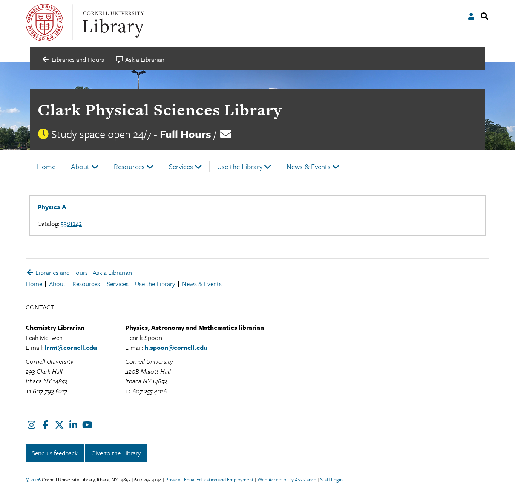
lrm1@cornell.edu (71, 347)
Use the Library (239, 166)
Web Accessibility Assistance (287, 479)
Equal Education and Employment (219, 479)
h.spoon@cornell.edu (175, 347)
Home (46, 166)
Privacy (173, 479)
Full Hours (185, 133)
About (80, 166)
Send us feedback (55, 453)
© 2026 (33, 479)
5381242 (71, 223)
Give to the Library (116, 453)
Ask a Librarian (112, 272)
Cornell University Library (112, 22)
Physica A (51, 206)
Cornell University (44, 22)
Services (181, 166)
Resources (129, 166)
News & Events (309, 166)
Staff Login (331, 479)
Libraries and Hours (61, 272)
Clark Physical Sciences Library (160, 109)
